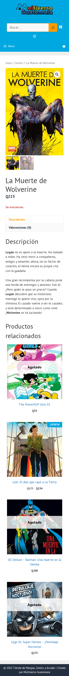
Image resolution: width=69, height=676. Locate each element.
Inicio (9, 63)
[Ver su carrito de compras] (64, 46)
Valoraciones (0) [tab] (20, 228)
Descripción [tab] (17, 219)
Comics (19, 63)
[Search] (53, 27)
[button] (57, 74)
